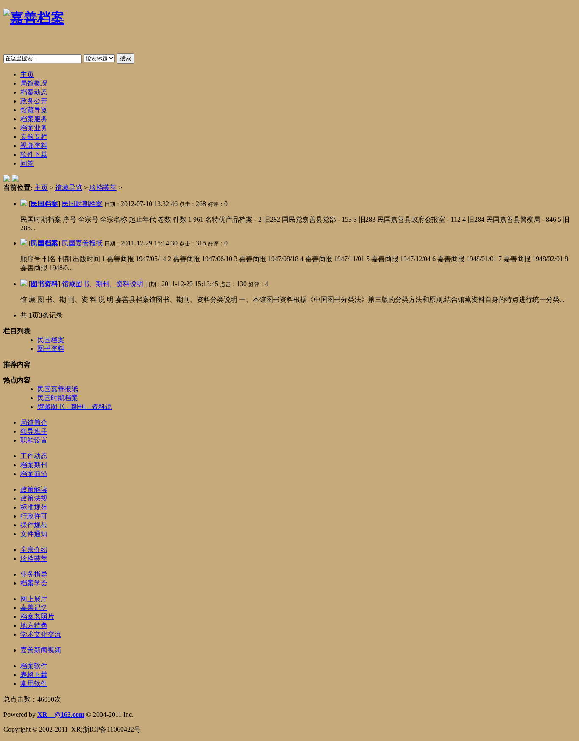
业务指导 (33, 574)
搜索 (125, 58)
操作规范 (33, 525)
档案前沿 (33, 473)
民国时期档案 (82, 203)
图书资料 (44, 283)
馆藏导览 (68, 187)
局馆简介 (33, 422)
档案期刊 (33, 464)
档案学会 (33, 583)
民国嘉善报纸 (82, 243)
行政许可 (33, 516)
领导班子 (33, 431)
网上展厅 (33, 598)
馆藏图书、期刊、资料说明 (102, 283)
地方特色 (33, 625)
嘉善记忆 (33, 607)
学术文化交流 (40, 634)
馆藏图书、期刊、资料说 (74, 406)
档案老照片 (37, 616)
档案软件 (33, 665)
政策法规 (33, 498)
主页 (41, 187)
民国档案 (44, 203)
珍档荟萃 (103, 187)
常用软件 (33, 683)
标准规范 (33, 507)
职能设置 (33, 440)
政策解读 (33, 489)
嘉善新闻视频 (40, 650)
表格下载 (33, 674)
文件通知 (33, 534)
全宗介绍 (33, 549)
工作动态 (33, 456)
